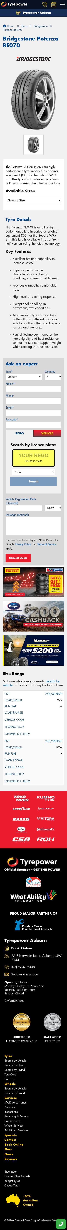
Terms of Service (46, 544)
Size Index (10, 1172)
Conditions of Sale (47, 1220)
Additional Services (16, 1130)
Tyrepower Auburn (36, 13)
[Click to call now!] (44, 4)
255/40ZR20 (53, 694)
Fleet (8, 1149)
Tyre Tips (9, 1079)
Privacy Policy (23, 544)
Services (10, 1098)
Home (10, 26)
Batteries (9, 1107)
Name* (10, 384)
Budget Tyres (12, 1181)
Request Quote (18, 557)
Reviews (10, 1159)
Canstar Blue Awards (17, 1176)
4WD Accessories (15, 1102)
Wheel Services (13, 1126)
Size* (9, 372)
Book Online (13, 1145)
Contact (10, 1140)
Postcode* (12, 419)
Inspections (11, 1112)
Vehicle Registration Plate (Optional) (21, 501)
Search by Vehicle (15, 1060)
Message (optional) (17, 515)
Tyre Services (12, 1121)
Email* (10, 407)
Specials (10, 1135)
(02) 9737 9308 (23, 967)
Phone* (10, 396)
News (8, 1154)
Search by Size (13, 1065)
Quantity (50, 372)
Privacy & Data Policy (25, 1220)
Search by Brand (14, 1070)
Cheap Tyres (11, 1185)
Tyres (8, 1056)
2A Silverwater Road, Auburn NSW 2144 (36, 958)
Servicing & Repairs (16, 1116)
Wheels (10, 1084)
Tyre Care (10, 1074)
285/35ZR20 (53, 741)
